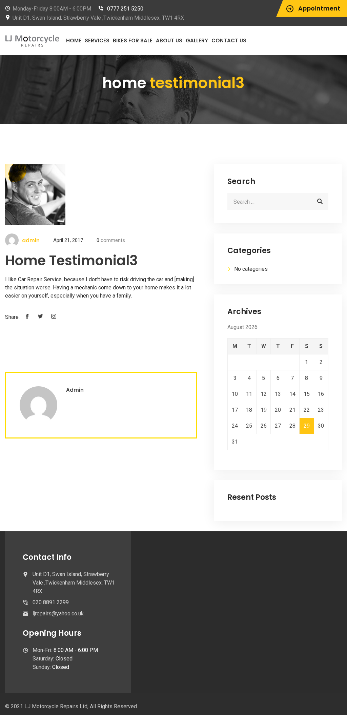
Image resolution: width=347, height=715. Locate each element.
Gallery (197, 40)
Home (73, 40)
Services (97, 40)
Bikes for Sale (132, 40)
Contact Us (228, 40)
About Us (169, 40)
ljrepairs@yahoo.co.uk (58, 613)
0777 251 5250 (125, 8)
